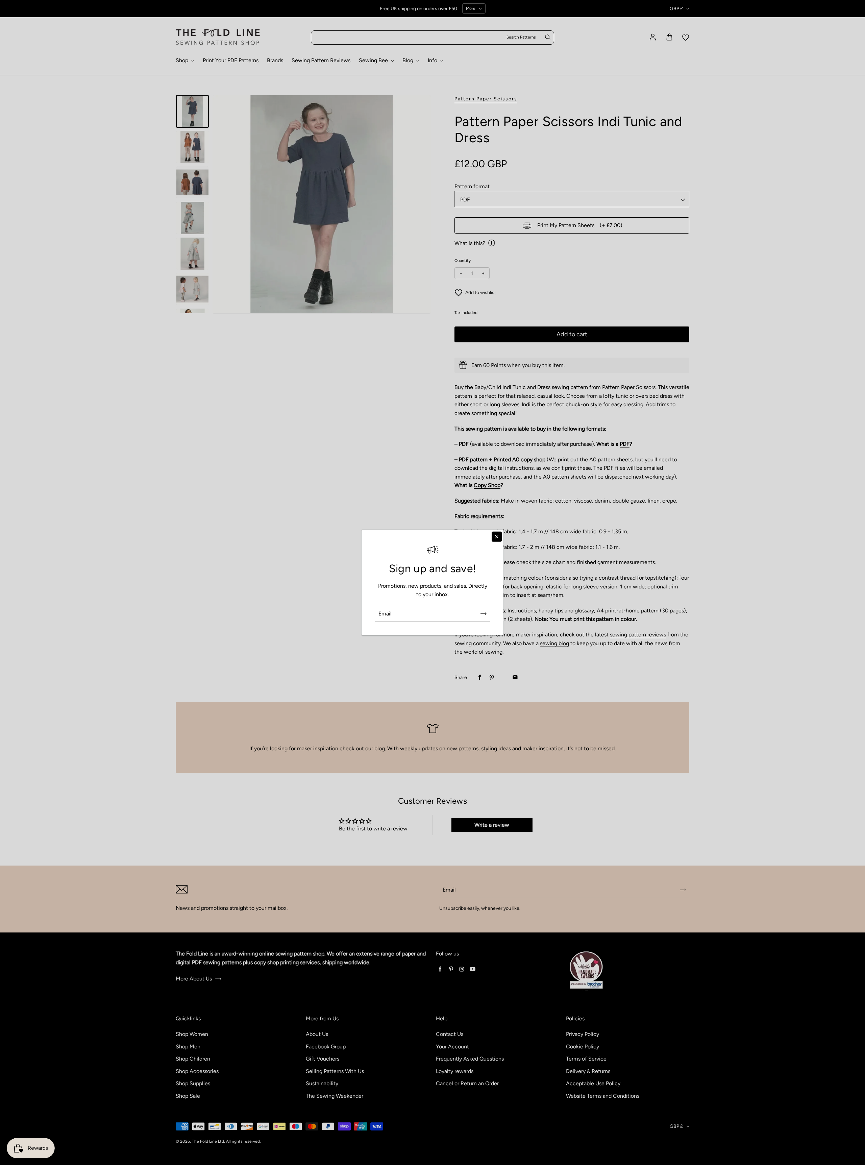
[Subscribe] (483, 614)
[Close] (497, 536)
